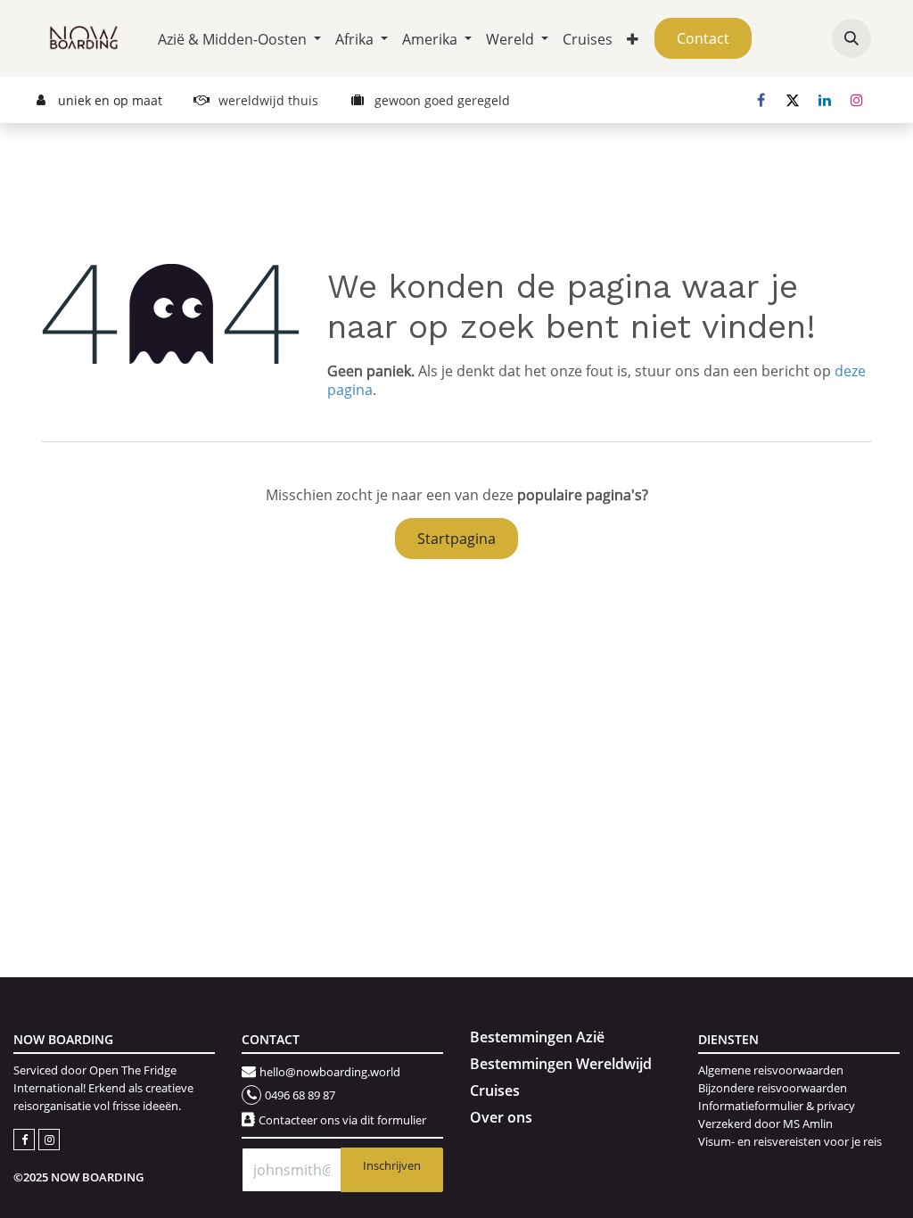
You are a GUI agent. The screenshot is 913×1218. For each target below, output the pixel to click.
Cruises (495, 1090)
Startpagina (456, 538)
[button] (851, 38)
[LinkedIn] (824, 100)
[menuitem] (239, 38)
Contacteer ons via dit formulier (342, 1120)
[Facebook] (760, 100)
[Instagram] (857, 100)
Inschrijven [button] (392, 1165)
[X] (792, 100)
